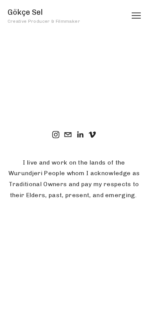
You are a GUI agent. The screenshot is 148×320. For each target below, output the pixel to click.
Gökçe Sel (25, 12)
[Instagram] (56, 134)
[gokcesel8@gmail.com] (68, 134)
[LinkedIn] (80, 134)
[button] (74, 80)
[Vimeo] (92, 134)
